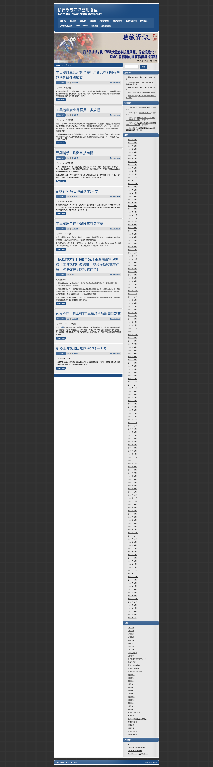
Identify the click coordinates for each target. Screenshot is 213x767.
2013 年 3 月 (132, 596)
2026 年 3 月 (132, 152)
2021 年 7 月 (132, 306)
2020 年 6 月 (132, 347)
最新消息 (131, 716)
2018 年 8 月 (132, 394)
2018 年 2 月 (132, 413)
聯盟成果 (93, 21)
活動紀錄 (83, 21)
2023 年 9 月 (132, 225)
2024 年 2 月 (132, 209)
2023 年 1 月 (132, 250)
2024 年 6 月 (132, 196)
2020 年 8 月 (132, 341)
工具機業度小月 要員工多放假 (78, 110)
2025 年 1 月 (132, 174)
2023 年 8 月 (132, 228)
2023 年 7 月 (132, 231)
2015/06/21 (60, 196)
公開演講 (131, 656)
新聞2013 (131, 675)
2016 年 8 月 (132, 470)
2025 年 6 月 (132, 162)
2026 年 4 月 (132, 149)
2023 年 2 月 (132, 247)
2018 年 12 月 (133, 382)
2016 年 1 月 (132, 492)
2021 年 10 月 (133, 297)
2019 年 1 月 (132, 379)
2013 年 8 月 (132, 583)
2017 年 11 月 (132, 423)
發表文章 (131, 725)
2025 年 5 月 (132, 165)
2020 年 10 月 (133, 335)
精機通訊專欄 (132, 734)
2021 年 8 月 (132, 303)
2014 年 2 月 (132, 564)
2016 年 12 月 (133, 457)
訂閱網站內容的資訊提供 (136, 748)
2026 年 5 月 (132, 146)
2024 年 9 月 (132, 187)
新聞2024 (131, 709)
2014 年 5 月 (132, 555)
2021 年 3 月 (132, 319)
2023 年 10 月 (133, 221)
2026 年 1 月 (132, 159)
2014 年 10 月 (133, 539)
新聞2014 (131, 678)
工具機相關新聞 (131, 21)
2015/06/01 (60, 353)
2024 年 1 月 (132, 212)
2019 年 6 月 (132, 363)
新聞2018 (131, 690)
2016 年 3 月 (132, 486)
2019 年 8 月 (132, 357)
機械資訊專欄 (117, 21)
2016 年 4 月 (132, 482)
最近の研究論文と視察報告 (137, 719)
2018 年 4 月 (132, 407)
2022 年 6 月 (132, 272)
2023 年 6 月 (132, 234)
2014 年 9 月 (132, 542)
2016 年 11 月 (132, 460)
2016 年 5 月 (132, 479)
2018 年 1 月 (132, 416)
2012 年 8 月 (132, 605)
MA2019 (131, 649)
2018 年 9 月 (132, 391)
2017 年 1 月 (132, 454)
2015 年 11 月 (132, 498)
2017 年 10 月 (133, 426)
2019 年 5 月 (132, 366)
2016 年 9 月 (132, 467)
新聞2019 (131, 694)
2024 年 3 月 (132, 206)
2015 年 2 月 (132, 526)
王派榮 (131, 108)
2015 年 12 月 (133, 495)
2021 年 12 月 (133, 291)
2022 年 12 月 (133, 253)
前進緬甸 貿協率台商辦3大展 (77, 191)
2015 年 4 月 (132, 520)
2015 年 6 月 (132, 514)
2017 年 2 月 (132, 451)
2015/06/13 (60, 228)
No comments (115, 82)
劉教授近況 (144, 21)
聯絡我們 (94, 26)
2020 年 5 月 (132, 350)
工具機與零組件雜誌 (135, 672)
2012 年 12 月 (133, 599)
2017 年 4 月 (132, 445)
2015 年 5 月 (132, 517)
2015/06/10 (60, 274)
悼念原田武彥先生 (145, 108)
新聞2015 (75, 82)
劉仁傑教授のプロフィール (137, 659)
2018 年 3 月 (132, 410)
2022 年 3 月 (132, 281)
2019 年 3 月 (132, 372)
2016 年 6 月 (132, 476)
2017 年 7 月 (132, 435)
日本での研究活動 (66, 26)
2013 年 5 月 (132, 592)
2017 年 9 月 (132, 429)
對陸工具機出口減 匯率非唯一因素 (81, 348)
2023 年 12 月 (133, 215)
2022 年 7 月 (132, 269)
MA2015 (74, 274)
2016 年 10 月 (133, 463)
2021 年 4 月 (132, 316)
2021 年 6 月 (132, 309)
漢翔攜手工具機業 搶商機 (74, 153)
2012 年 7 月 (132, 608)
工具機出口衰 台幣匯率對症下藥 (79, 223)
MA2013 (131, 631)
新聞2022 (131, 703)
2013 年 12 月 (133, 570)
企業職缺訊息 (106, 26)
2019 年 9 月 (132, 353)
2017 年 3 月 (132, 448)
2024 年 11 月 (132, 181)
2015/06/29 (60, 82)
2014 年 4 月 (132, 558)
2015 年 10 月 (133, 501)
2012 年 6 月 (132, 611)
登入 (129, 744)
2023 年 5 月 (132, 237)
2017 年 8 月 (132, 432)
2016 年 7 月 (132, 473)
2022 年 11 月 (132, 256)
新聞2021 (131, 700)
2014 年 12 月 (133, 533)
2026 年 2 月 (132, 155)
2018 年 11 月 (132, 385)
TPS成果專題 (132, 653)
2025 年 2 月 (132, 171)
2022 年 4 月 (132, 278)
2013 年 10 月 (133, 577)
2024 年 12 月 (133, 177)
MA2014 (131, 634)
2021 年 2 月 (132, 322)
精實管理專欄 (104, 21)
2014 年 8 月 (132, 545)
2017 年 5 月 (132, 441)
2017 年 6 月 (132, 438)
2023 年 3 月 (132, 243)
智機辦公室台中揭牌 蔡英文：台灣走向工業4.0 (140, 119)
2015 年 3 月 (132, 523)
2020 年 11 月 (132, 331)
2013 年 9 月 (132, 580)
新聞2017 (131, 687)
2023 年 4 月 (132, 240)
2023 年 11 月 (132, 218)
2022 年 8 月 (132, 265)
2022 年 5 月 (132, 275)
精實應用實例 (132, 731)
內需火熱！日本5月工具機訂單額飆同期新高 (88, 313)
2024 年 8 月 (132, 190)
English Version (82, 25)
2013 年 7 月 (132, 586)
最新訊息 (73, 21)
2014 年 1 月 (132, 567)
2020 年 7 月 (132, 344)
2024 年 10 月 (133, 184)
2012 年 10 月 (133, 602)
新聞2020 (131, 697)
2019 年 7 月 (132, 360)
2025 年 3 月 (132, 168)
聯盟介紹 (63, 21)
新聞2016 (131, 684)
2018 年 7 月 (132, 397)
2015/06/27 (60, 115)
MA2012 (131, 628)
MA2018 (131, 646)
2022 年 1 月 (132, 287)
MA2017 (131, 643)
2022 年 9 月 (132, 262)
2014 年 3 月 (132, 561)
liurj (68, 82)
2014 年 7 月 (132, 548)
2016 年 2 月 (132, 489)
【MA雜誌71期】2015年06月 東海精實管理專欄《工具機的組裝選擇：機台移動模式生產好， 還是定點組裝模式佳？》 (87, 264)
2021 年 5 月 (132, 313)
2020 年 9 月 (132, 338)
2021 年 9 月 (132, 300)
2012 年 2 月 (132, 614)
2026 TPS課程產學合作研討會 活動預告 (141, 92)
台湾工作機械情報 (134, 665)
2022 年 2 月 (132, 284)
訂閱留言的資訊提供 (135, 751)
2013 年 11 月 (132, 574)
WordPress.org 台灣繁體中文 (138, 754)
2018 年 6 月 (132, 401)
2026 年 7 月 (132, 140)
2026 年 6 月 (132, 143)
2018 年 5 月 (132, 404)
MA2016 (131, 640)
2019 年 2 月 (132, 375)
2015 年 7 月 (132, 511)
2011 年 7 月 (132, 618)
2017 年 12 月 (133, 419)
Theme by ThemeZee (151, 762)
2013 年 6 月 (132, 589)
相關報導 (131, 728)
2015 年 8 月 (132, 508)
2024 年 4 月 (132, 203)
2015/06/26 (60, 158)
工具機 (61, 327)
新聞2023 (131, 706)
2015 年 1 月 (132, 530)
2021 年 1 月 (132, 325)
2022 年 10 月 (133, 259)
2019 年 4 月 (132, 369)
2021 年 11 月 (132, 294)
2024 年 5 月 (132, 199)
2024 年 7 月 (132, 193)
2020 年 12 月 (133, 328)
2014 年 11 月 (132, 536)
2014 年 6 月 (132, 552)
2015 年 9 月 (132, 504)
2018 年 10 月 (133, 388)
